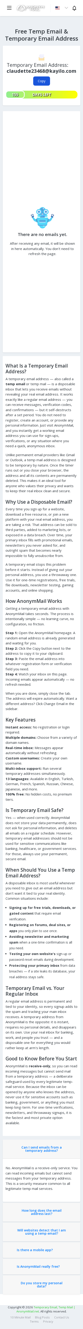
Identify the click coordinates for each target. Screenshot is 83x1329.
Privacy (48, 1321)
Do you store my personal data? (41, 1284)
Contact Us (61, 1317)
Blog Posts (42, 1317)
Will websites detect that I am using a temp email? (41, 1232)
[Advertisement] (41, 160)
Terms (34, 1321)
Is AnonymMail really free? (38, 1266)
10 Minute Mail (20, 1317)
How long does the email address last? (42, 1212)
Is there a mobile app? (35, 1250)
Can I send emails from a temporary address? (41, 1149)
